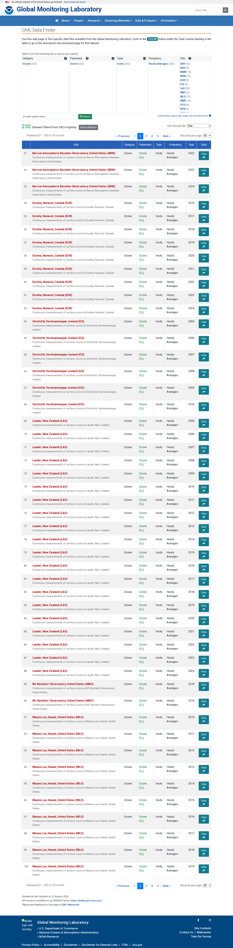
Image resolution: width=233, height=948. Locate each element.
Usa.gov (137, 944)
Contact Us (186, 932)
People (78, 20)
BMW (183, 72)
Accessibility (52, 944)
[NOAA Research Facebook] (193, 920)
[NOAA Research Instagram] (205, 920)
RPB (182, 108)
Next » (166, 136)
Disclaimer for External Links (100, 944)
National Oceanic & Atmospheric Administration (69, 932)
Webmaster (204, 932)
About (65, 20)
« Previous (122, 136)
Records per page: (191, 135)
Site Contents (202, 928)
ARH (182, 63)
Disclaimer (70, 944)
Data (203, 153)
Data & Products (145, 20)
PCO (183, 104)
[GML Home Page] (57, 21)
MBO (183, 92)
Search (86, 116)
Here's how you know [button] (74, 2)
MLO (183, 96)
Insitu (120, 63)
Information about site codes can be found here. (183, 115)
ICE (182, 84)
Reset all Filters (88, 127)
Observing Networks (117, 20)
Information (168, 20)
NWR (183, 100)
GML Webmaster (70, 904)
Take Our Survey (201, 936)
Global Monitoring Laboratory (59, 9)
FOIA (125, 944)
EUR (182, 80)
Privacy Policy (30, 944)
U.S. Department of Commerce (58, 928)
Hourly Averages (158, 63)
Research (94, 20)
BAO (182, 67)
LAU (182, 88)
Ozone (26, 63)
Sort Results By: (176, 125)
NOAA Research (49, 936)
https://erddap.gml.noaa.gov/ (86, 900)
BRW (183, 76)
